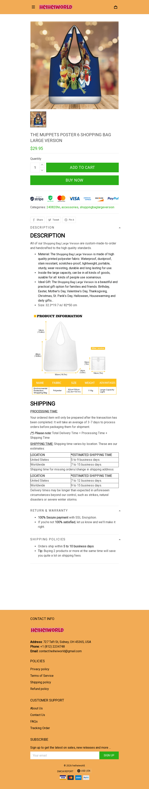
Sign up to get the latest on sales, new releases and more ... (70, 747)
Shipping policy (40, 682)
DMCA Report (65, 771)
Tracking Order (40, 728)
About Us (36, 708)
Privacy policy (39, 669)
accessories (70, 207)
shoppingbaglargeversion (97, 207)
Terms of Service (42, 676)
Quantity (35, 159)
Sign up (109, 755)
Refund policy (39, 689)
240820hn (53, 207)
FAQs (34, 721)
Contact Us (37, 715)
